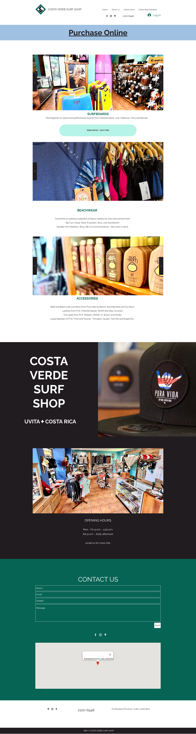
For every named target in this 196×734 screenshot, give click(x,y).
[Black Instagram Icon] (52, 709)
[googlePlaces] (115, 16)
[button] (98, 171)
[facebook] (107, 16)
